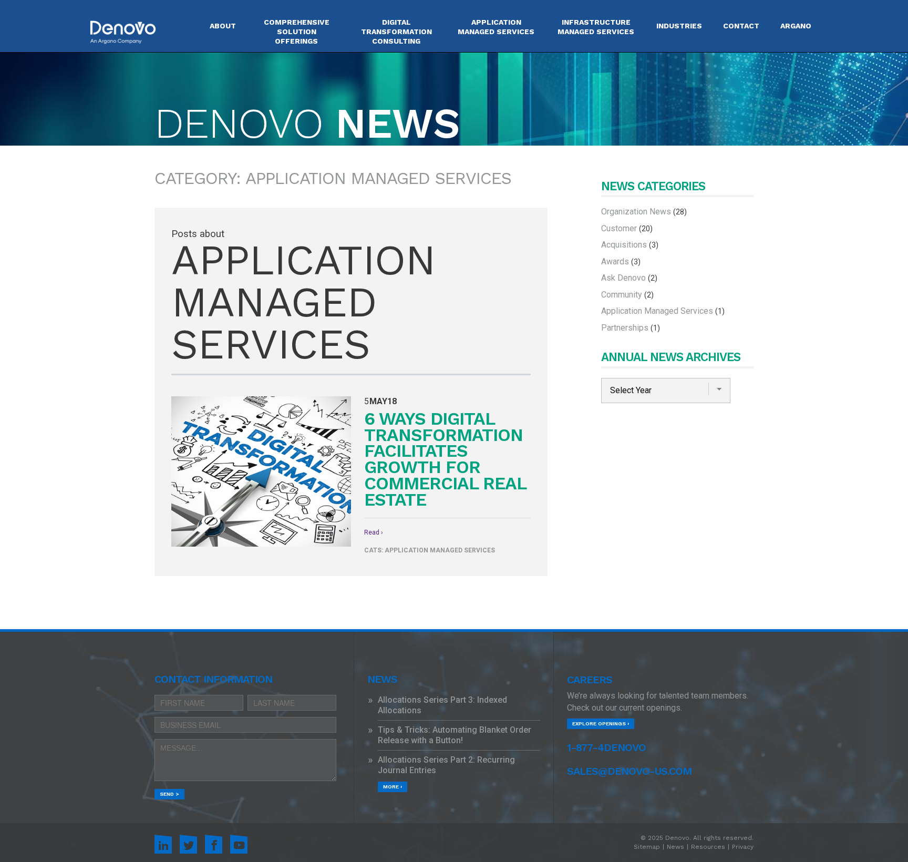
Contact (741, 26)
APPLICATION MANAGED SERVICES (496, 27)
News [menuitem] (675, 846)
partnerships (630, 328)
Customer (627, 228)
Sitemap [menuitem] (647, 846)
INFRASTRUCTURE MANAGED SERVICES (596, 27)
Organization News (644, 212)
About (223, 26)
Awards (621, 261)
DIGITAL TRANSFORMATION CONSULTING (396, 31)
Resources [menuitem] (708, 846)
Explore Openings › (600, 723)
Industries (679, 26)
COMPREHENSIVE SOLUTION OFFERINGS (296, 31)
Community (627, 295)
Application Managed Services (440, 550)
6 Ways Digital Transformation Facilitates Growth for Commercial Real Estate (445, 459)
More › (392, 786)
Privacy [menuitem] (743, 846)
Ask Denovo (629, 278)
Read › (373, 532)
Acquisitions (629, 245)
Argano (795, 26)
